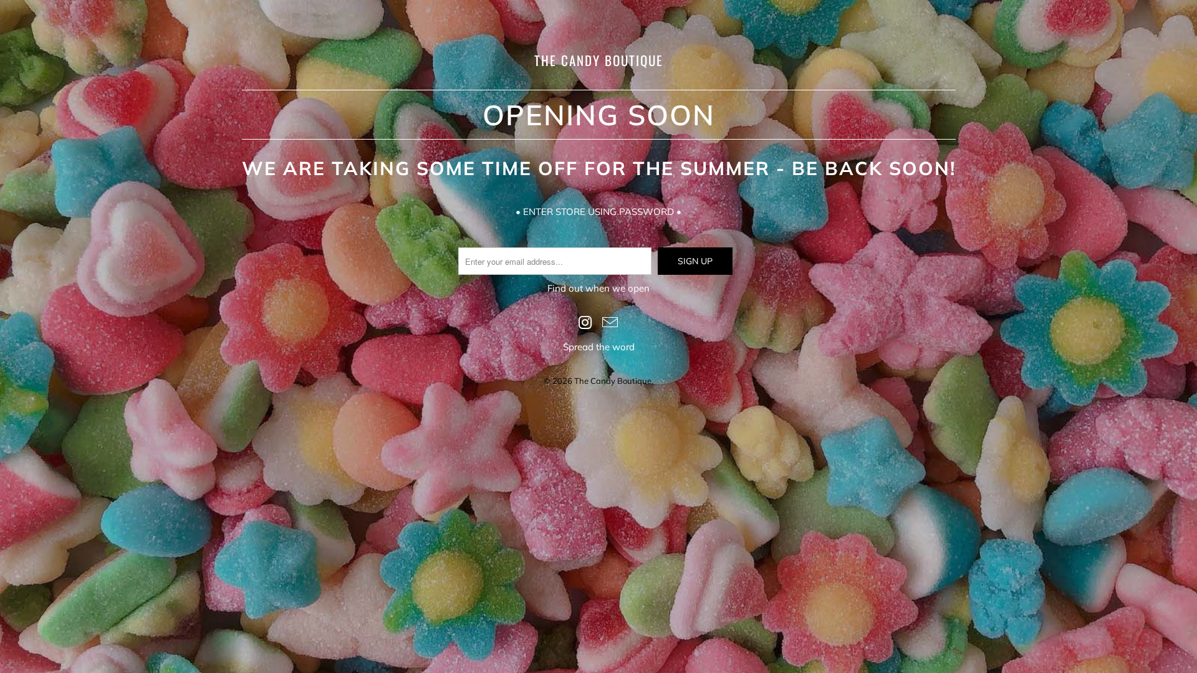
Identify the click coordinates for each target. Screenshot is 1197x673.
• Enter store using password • (598, 211)
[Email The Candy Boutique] (610, 323)
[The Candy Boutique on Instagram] (585, 323)
